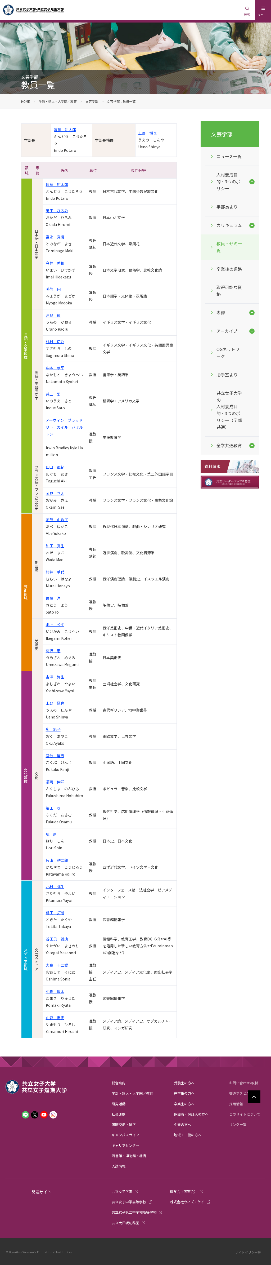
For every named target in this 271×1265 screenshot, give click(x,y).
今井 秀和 (55, 263)
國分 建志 (55, 755)
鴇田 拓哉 (55, 912)
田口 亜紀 (55, 467)
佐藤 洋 (53, 598)
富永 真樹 (55, 236)
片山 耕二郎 (57, 860)
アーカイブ (226, 331)
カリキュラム (229, 225)
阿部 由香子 (57, 519)
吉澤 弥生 (55, 677)
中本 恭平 (55, 367)
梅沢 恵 (53, 650)
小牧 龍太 (55, 991)
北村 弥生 (55, 886)
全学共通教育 (229, 445)
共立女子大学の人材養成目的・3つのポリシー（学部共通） (229, 410)
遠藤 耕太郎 (65, 129)
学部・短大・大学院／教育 (58, 101)
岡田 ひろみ (57, 210)
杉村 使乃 (55, 341)
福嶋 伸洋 (55, 781)
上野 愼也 (147, 133)
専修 (220, 312)
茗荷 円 (53, 289)
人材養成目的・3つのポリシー (228, 181)
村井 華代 (55, 572)
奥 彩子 (53, 729)
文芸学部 (91, 101)
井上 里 (53, 394)
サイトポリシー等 (248, 1252)
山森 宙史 (55, 1017)
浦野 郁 (53, 315)
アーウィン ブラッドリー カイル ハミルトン (64, 427)
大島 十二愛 (57, 965)
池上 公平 (55, 624)
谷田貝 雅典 (57, 939)
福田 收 (53, 808)
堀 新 (51, 834)
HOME (25, 101)
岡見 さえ (55, 493)
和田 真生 (55, 545)
